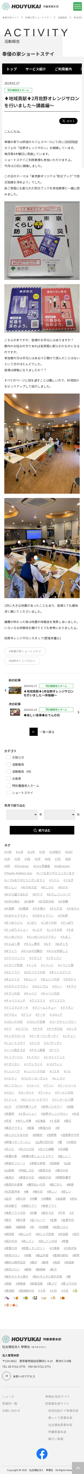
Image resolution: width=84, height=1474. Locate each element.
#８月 (53, 1290)
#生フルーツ (37, 1220)
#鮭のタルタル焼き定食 (47, 1276)
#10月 (8, 852)
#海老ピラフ (29, 1206)
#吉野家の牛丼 (70, 1135)
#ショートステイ (14, 1043)
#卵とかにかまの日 (16, 1135)
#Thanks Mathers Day (18, 873)
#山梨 (67, 1163)
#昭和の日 (44, 1177)
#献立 (7, 1220)
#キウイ (71, 986)
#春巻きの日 (26, 1177)
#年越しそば (26, 1170)
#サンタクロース (14, 1036)
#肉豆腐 (63, 1234)
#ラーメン (44, 1092)
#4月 (27, 859)
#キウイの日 (12, 993)
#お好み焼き (12, 901)
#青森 (56, 1262)
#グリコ (26, 1014)
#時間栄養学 (63, 1177)
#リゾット (10, 1099)
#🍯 (16, 1298)
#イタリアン (53, 958)
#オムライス (12, 979)
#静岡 (27, 1269)
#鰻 (68, 1276)
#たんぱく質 (12, 944)
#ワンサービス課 (62, 1099)
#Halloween (62, 866)
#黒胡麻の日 (26, 1290)
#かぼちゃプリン (43, 915)
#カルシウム (40, 986)
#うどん (54, 880)
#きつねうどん (13, 922)
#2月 (7, 859)
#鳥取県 (21, 1283)
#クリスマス (37, 1000)
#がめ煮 (63, 915)
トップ (11, 68)
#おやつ (37, 894)
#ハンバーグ (12, 1071)
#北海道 (40, 1121)
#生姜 (53, 1220)
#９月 (64, 1290)
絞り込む (45, 830)
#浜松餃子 (10, 1206)
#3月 (17, 859)
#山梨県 (9, 1170)
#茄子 (75, 1234)
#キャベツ (30, 993)
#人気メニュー (28, 1114)
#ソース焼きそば (14, 1050)
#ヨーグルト (26, 1092)
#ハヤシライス (33, 1064)
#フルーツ (33, 1085)
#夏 (60, 1142)
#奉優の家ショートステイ (25, 651)
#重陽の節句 (60, 1255)
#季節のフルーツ (14, 1163)
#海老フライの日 (14, 1213)
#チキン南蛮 (37, 1050)
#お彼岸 (29, 901)
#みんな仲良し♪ (57, 951)
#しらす (37, 930)
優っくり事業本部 (60, 1417)
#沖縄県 (46, 1198)
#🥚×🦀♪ (11, 1305)
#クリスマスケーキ (16, 1007)
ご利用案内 (63, 68)
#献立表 (21, 1220)
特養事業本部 (57, 1432)
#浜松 (73, 1198)
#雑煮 (44, 1262)
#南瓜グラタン (13, 1128)
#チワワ (54, 1050)
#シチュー (69, 1036)
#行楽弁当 (70, 1248)
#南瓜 (67, 1121)
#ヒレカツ (58, 1078)
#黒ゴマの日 (69, 1283)
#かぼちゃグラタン (16, 915)
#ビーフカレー (13, 1085)
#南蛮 (30, 1128)
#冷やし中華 (23, 1121)
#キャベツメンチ (14, 1000)
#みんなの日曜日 (31, 951)
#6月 (48, 859)
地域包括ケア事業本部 (63, 1410)
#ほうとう (10, 951)
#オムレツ (30, 979)
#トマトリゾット (54, 1057)
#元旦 (75, 1114)
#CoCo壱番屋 (41, 866)
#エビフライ (12, 972)
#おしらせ (47, 887)
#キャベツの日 (50, 993)
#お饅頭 (23, 908)
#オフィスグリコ (60, 972)
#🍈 (75, 1290)
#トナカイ (33, 1057)
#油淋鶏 (60, 1198)
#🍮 (53, 1298)
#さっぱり (67, 922)
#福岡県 (21, 1227)
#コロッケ (56, 1014)
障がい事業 (55, 1439)
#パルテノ (10, 1078)
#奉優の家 (10, 1156)
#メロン (9, 1092)
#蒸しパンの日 (48, 1241)
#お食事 (9, 908)
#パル (67, 1071)
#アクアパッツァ (14, 958)
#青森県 (69, 1262)
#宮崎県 (54, 1163)
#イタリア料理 (13, 965)
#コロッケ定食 (36, 1022)
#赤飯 (27, 1255)
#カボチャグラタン (16, 986)
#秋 (32, 1227)
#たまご (66, 937)
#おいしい (10, 887)
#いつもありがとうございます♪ (24, 880)
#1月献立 (55, 852)
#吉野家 (52, 1135)
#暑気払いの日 (36, 1184)
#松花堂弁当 (12, 1191)
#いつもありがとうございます (56, 873)
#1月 (42, 852)
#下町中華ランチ (26, 1106)
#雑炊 (33, 1262)
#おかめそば (29, 887)
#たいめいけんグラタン (41, 937)
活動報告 (62, 17)
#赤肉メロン (12, 1255)
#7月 (58, 859)
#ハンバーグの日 (34, 1071)
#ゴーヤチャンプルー (63, 1022)
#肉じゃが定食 (45, 1234)
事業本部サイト (10, 17)
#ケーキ (40, 1014)
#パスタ (54, 1071)
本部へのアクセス (24, 1376)
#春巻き (9, 1177)
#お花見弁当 (46, 901)
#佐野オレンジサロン (22, 661)
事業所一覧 (9, 1403)
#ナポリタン (12, 1064)
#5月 (37, 859)
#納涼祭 (9, 1234)
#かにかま (56, 908)
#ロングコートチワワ (34, 1099)
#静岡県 (40, 1269)
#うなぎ (68, 880)
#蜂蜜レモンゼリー (33, 1248)
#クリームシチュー (44, 1007)
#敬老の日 (44, 1170)
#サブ (7, 1029)
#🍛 (43, 1298)
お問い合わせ (11, 1410)
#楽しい (52, 1191)
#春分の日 (61, 1170)
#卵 (57, 1128)
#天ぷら (9, 1149)
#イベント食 (65, 965)
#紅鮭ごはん (60, 1227)
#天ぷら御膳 (46, 1149)
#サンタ (72, 1029)
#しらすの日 (54, 930)
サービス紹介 (35, 68)
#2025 (69, 852)
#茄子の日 (10, 1241)
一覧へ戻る (46, 732)
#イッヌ (32, 965)
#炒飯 (33, 1213)
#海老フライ (49, 1206)
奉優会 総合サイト (57, 1396)
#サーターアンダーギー (44, 1036)
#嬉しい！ (64, 1156)
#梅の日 (38, 1191)
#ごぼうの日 (49, 922)
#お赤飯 (63, 901)
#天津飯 (63, 1149)
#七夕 (7, 1106)
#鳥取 (7, 1283)
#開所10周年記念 (15, 1262)
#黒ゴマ (52, 1283)
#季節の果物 (37, 1163)
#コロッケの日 (13, 1022)
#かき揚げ (39, 908)
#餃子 (53, 1269)
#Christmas (21, 866)
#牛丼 (61, 1213)
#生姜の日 (67, 1220)
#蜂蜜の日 (10, 1248)
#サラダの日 (54, 1029)
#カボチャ (70, 979)
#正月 (7, 1198)
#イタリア (36, 958)
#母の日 (21, 1198)
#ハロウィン (54, 1064)
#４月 (41, 1290)
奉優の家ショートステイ (38, 17)
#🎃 (62, 1298)
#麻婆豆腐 (36, 1283)
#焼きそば (47, 1213)
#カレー (57, 986)
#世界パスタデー (51, 1106)
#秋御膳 (43, 1227)
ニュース (8, 1396)
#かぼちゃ (73, 908)
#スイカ (35, 1043)
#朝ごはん (56, 1184)
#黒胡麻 (9, 1290)
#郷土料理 (42, 1255)
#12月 (31, 852)
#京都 (70, 1106)
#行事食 (54, 1248)
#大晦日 (71, 1142)
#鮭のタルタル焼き (16, 1276)
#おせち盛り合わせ (16, 894)
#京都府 (9, 1114)
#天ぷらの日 (26, 1149)
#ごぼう (32, 922)
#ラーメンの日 (64, 1092)
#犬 (72, 1213)
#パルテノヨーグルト (34, 1078)
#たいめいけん (13, 937)
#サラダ (38, 1029)
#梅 (26, 1191)
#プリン (49, 1085)
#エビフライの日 (34, 972)
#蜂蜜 (64, 1241)
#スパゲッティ (53, 1043)
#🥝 (25, 1298)
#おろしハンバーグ (59, 894)
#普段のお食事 (13, 1184)
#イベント (47, 965)
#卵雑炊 (37, 1135)
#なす (47, 944)
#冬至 (7, 1121)
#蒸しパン (27, 1241)
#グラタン (67, 1007)
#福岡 (7, 1227)
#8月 (68, 859)
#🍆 (6, 1298)
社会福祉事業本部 (60, 1425)
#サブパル (22, 1029)
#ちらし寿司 (32, 944)
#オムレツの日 (50, 979)
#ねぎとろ (61, 944)
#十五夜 (55, 1121)
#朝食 (70, 1184)
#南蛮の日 (44, 1128)
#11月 (19, 852)
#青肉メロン (12, 1269)
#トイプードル (13, 1057)
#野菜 (75, 1255)
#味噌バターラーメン (17, 1142)
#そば (70, 930)
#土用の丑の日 (44, 1142)
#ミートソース (67, 1085)
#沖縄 (33, 1198)
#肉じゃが (25, 1234)
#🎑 (34, 1298)
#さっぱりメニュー (16, 930)
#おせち (63, 887)
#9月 (7, 866)
